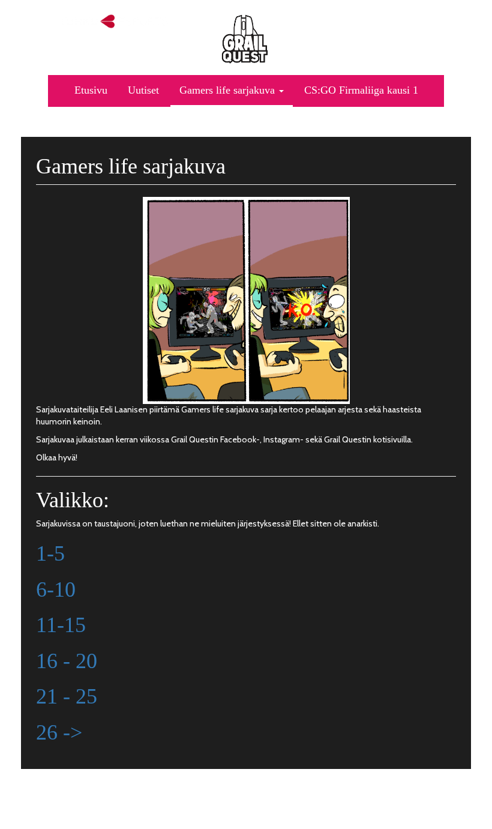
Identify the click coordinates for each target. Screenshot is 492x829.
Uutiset (143, 90)
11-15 (61, 625)
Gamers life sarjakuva (228, 90)
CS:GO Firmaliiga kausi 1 (361, 90)
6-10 (56, 589)
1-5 (50, 553)
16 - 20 (66, 661)
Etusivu (90, 90)
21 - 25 (66, 696)
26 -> (59, 732)
